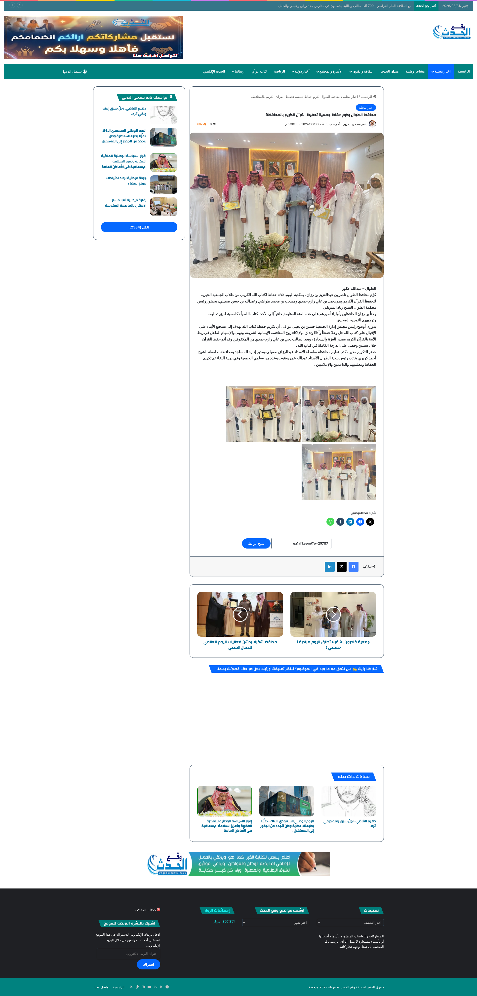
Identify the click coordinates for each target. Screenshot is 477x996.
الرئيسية (464, 71)
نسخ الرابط (256, 543)
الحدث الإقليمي (214, 71)
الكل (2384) (139, 227)
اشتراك (148, 964)
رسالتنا (239, 71)
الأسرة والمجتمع (331, 71)
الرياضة (279, 71)
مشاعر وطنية (415, 71)
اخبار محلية (443, 71)
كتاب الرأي (259, 71)
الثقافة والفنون (363, 71)
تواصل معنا (102, 987)
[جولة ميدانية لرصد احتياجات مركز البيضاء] (163, 184)
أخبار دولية (302, 71)
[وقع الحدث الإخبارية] (452, 32)
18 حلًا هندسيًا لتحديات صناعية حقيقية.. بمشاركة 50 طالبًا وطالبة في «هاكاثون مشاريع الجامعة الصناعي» (344, 6)
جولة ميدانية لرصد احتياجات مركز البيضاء (126, 181)
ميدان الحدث (390, 71)
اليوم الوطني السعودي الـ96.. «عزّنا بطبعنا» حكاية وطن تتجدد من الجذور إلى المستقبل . (287, 826)
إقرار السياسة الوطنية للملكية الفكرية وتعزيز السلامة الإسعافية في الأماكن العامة (226, 826)
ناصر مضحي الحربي (355, 124)
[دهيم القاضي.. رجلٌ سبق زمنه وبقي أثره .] (348, 801)
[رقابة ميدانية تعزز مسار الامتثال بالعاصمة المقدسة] (163, 206)
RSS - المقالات (146, 910)
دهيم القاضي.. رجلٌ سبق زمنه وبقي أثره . (349, 823)
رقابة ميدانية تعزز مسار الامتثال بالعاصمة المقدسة (125, 203)
